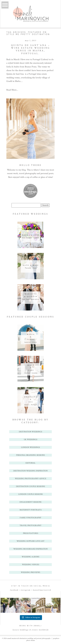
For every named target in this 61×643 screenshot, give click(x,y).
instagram (25, 590)
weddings (24, 630)
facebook (14, 590)
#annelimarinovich (42, 590)
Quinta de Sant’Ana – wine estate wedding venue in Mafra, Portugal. (30, 49)
